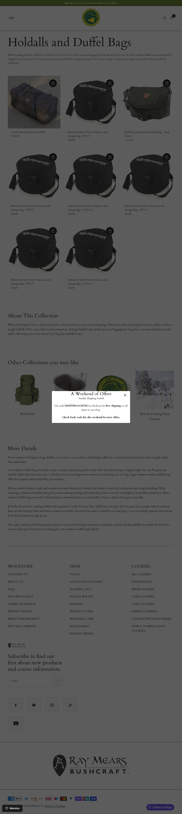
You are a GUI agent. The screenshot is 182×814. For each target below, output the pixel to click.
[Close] (125, 395)
